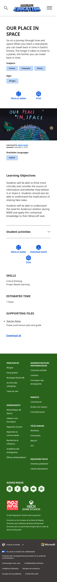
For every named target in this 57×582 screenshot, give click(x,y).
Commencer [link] (36, 401)
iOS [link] (32, 445)
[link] (38, 249)
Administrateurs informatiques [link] (39, 364)
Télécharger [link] (37, 425)
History (40, 68)
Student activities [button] (18, 232)
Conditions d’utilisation (10, 569)
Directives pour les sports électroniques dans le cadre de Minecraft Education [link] (28, 528)
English (12, 157)
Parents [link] (34, 397)
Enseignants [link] (13, 405)
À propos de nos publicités (11, 574)
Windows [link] (34, 430)
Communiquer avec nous (11, 563)
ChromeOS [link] (35, 435)
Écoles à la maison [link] (38, 406)
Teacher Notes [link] (13, 321)
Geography (26, 68)
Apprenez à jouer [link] (14, 426)
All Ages (12, 81)
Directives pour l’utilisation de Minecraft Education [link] (25, 523)
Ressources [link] (13, 363)
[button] (6, 8)
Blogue (10, 367)
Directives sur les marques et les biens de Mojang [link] (25, 520)
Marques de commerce (31, 569)
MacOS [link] (33, 440)
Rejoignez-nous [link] (39, 459)
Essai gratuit (12, 372)
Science (12, 68)
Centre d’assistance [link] (39, 468)
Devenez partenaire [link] (39, 463)
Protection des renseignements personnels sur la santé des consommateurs (24, 557)
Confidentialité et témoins (33, 563)
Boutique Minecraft (15, 377)
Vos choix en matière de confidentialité (20, 552)
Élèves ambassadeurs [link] (16, 457)
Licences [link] (34, 375)
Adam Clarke (23, 145)
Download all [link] (13, 335)
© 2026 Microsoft (31, 574)
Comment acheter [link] (38, 370)
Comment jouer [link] (37, 412)
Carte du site (12, 391)
